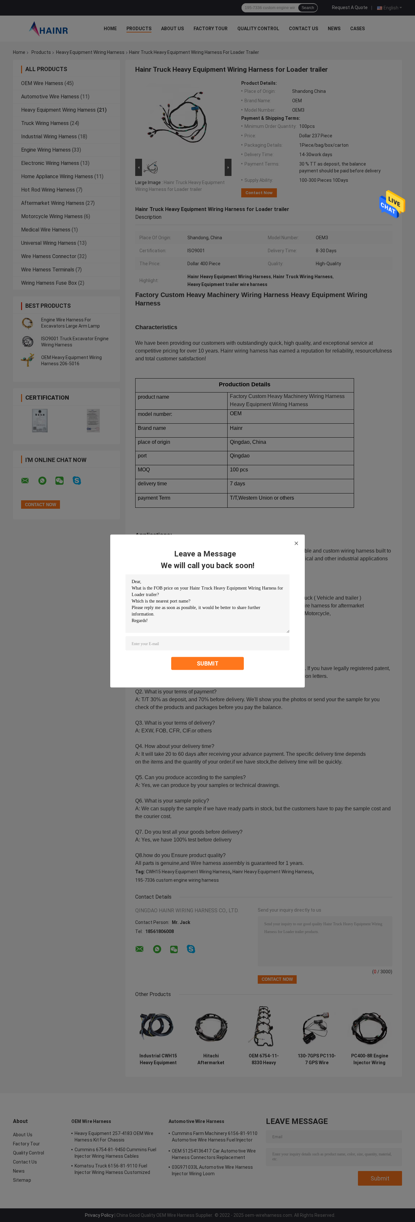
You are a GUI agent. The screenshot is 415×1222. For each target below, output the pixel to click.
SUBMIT (208, 663)
